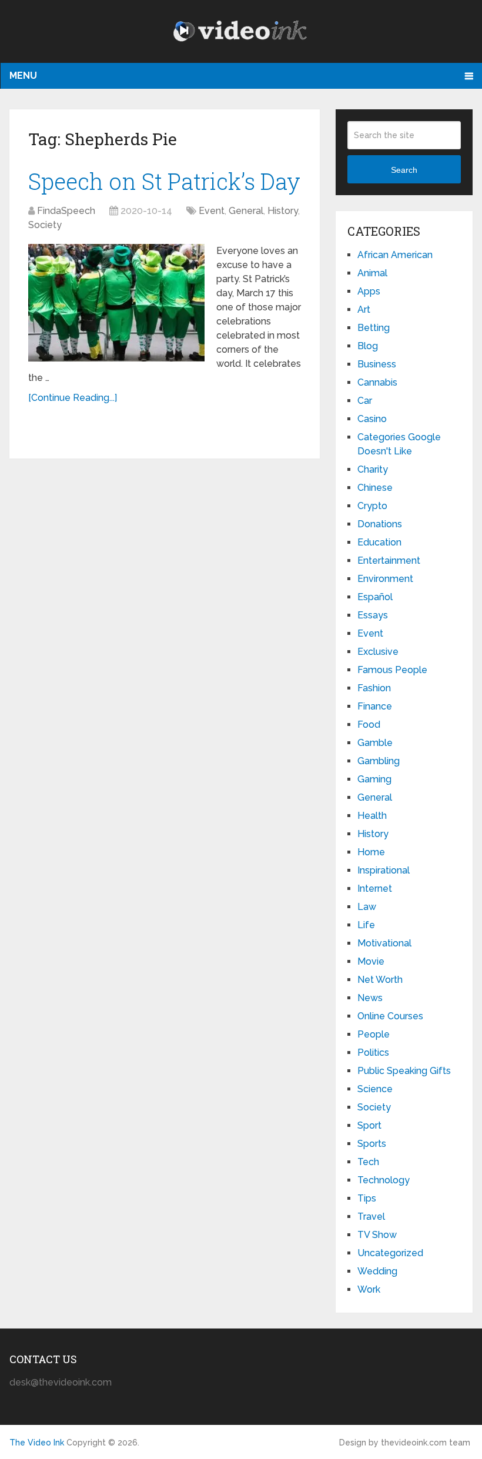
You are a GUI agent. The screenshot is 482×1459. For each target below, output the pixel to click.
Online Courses (390, 1016)
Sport (369, 1125)
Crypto (372, 505)
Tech (368, 1161)
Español (375, 597)
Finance (374, 706)
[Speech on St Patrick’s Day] (116, 303)
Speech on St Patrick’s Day (164, 181)
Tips (366, 1198)
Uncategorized (390, 1253)
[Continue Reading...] (72, 397)
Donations (379, 524)
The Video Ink (36, 1442)
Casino (372, 418)
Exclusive (378, 651)
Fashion (374, 688)
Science (375, 1089)
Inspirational (383, 870)
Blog (367, 346)
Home (371, 852)
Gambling (378, 761)
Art (363, 309)
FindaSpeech (66, 210)
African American (395, 254)
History (282, 210)
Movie (370, 961)
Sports (371, 1143)
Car (364, 400)
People (373, 1034)
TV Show (377, 1234)
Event (212, 210)
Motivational (384, 943)
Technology (383, 1180)
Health (372, 815)
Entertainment (388, 560)
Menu (23, 75)
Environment (385, 578)
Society (45, 224)
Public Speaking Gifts (404, 1070)
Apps (368, 291)
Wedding (377, 1271)
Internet (374, 888)
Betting (373, 327)
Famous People (392, 669)
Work (368, 1289)
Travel (371, 1216)
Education (379, 542)
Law (366, 906)
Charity (372, 469)
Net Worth (380, 979)
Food (368, 724)
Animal (372, 273)
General (246, 210)
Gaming (374, 779)
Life (366, 925)
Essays (372, 615)
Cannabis (377, 382)
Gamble (375, 742)
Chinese (375, 487)
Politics (373, 1052)
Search (404, 170)
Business (376, 364)
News (370, 997)
